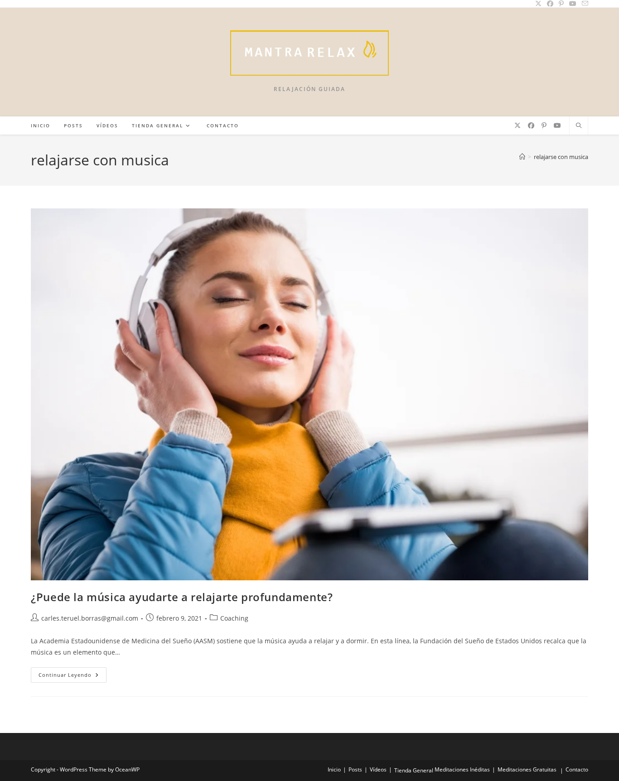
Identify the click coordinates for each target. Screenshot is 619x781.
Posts (355, 769)
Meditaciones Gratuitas (527, 769)
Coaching (234, 618)
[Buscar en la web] (578, 126)
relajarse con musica (561, 157)
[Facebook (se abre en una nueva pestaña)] (531, 125)
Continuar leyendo (72, 676)
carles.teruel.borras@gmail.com (89, 618)
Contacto (577, 769)
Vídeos (378, 769)
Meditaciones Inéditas (462, 769)
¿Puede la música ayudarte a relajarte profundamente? (182, 596)
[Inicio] (522, 157)
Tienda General (413, 770)
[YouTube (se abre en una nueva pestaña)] (557, 125)
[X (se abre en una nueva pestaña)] (517, 125)
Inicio (334, 769)
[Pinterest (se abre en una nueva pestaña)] (544, 125)
